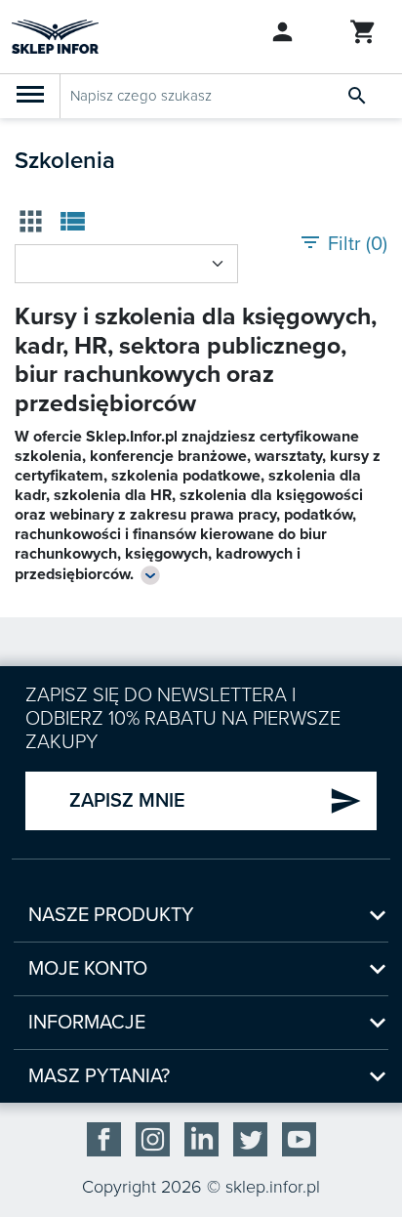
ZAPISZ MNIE (215, 801)
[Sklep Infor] (55, 35)
